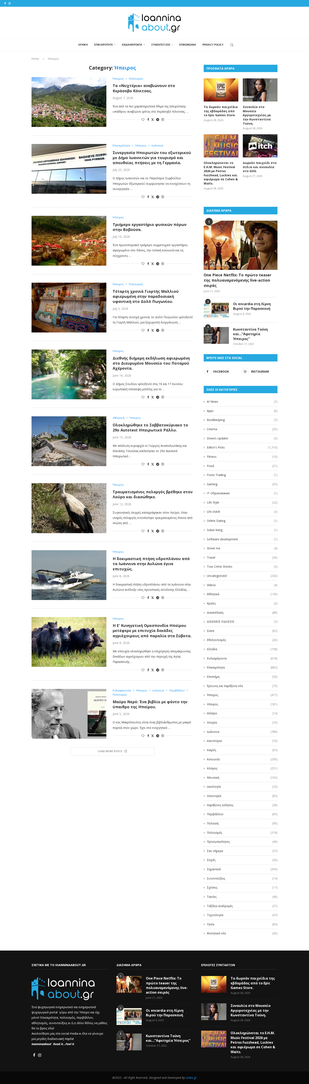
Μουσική (242, 777)
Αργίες (242, 603)
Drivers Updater (242, 438)
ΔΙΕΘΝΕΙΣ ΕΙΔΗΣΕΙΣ (242, 622)
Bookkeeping (242, 420)
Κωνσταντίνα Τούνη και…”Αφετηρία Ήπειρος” (250, 334)
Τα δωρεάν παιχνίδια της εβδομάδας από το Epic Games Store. (221, 111)
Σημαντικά (242, 869)
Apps (242, 411)
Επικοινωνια (187, 44)
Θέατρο (242, 713)
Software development (242, 539)
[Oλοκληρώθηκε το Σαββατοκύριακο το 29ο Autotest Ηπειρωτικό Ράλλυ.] (69, 441)
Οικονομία (242, 796)
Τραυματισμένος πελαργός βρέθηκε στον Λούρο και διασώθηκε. (153, 494)
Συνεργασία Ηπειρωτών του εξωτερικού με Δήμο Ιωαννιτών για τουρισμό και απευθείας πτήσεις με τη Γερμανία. (152, 157)
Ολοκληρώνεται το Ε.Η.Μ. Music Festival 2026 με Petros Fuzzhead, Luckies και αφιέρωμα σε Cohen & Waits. (221, 173)
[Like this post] (142, 119)
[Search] (232, 45)
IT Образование (242, 493)
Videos (242, 585)
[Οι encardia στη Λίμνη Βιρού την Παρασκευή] (216, 310)
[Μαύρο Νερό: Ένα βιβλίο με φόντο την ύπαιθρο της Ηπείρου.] (69, 714)
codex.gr (191, 1078)
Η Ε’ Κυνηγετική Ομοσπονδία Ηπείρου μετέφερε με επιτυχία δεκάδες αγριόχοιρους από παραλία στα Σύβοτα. (152, 630)
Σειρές (242, 860)
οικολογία (242, 787)
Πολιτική (242, 823)
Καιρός (242, 750)
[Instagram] (9, 3)
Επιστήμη (242, 677)
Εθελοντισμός (242, 640)
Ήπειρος (242, 695)
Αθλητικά (242, 594)
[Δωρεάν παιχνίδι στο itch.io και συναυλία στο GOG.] (260, 145)
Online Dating (242, 521)
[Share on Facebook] (148, 119)
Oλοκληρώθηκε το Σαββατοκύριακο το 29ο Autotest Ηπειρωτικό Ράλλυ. (150, 427)
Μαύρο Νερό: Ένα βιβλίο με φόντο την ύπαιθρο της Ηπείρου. (150, 704)
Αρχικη (83, 44)
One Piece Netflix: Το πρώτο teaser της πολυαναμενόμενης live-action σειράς (237, 280)
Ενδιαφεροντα (132, 44)
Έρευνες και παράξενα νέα (242, 686)
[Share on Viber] (162, 119)
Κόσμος (242, 768)
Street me (242, 548)
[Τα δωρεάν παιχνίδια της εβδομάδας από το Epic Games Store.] (221, 90)
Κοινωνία (242, 759)
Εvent (242, 631)
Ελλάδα (242, 649)
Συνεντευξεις (160, 44)
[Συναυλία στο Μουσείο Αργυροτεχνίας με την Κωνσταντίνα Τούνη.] (260, 90)
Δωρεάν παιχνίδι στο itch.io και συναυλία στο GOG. (260, 167)
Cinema (242, 429)
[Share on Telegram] (157, 119)
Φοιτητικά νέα (242, 933)
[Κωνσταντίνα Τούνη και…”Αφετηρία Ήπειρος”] (216, 335)
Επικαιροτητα (103, 44)
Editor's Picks (242, 447)
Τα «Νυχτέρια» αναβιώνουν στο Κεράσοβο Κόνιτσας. (144, 88)
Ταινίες (242, 897)
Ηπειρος (242, 704)
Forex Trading (242, 475)
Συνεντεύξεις (242, 878)
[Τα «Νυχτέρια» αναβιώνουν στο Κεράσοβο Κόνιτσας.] (69, 102)
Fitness (242, 457)
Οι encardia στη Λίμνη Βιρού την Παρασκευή (252, 306)
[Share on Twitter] (152, 119)
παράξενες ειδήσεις (242, 805)
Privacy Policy (212, 44)
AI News (242, 402)
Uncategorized (242, 576)
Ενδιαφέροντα (242, 658)
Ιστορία (242, 722)
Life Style (242, 502)
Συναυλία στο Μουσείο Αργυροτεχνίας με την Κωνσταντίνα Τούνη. (257, 115)
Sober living (242, 530)
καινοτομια (242, 741)
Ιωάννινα (242, 732)
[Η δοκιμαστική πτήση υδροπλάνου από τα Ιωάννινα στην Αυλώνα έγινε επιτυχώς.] (69, 575)
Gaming (242, 484)
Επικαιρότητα (242, 667)
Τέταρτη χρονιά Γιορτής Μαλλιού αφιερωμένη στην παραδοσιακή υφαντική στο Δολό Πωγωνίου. (146, 296)
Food (242, 466)
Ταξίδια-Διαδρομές (242, 906)
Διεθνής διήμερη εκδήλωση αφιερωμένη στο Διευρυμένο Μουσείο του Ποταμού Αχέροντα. (151, 363)
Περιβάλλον (242, 814)
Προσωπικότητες (242, 842)
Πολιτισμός (242, 833)
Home (35, 59)
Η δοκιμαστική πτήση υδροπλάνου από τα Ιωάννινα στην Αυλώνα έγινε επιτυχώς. (151, 563)
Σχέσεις (242, 887)
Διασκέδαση (242, 613)
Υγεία (242, 924)
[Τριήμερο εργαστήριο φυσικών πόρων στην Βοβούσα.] (69, 241)
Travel (242, 557)
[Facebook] (5, 3)
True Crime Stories (242, 566)
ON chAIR (242, 512)
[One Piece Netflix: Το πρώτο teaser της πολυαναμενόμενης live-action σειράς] (240, 245)
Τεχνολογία (242, 915)
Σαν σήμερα (242, 851)
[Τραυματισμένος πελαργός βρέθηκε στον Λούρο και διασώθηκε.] (69, 508)
